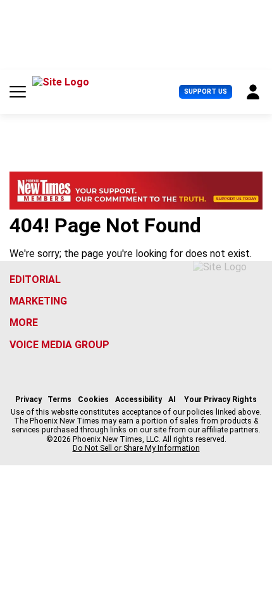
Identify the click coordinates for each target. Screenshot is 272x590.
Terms (59, 399)
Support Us (205, 91)
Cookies (93, 399)
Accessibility (138, 399)
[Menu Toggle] (17, 91)
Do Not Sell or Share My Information (136, 448)
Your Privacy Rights (220, 399)
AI (172, 399)
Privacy (28, 399)
